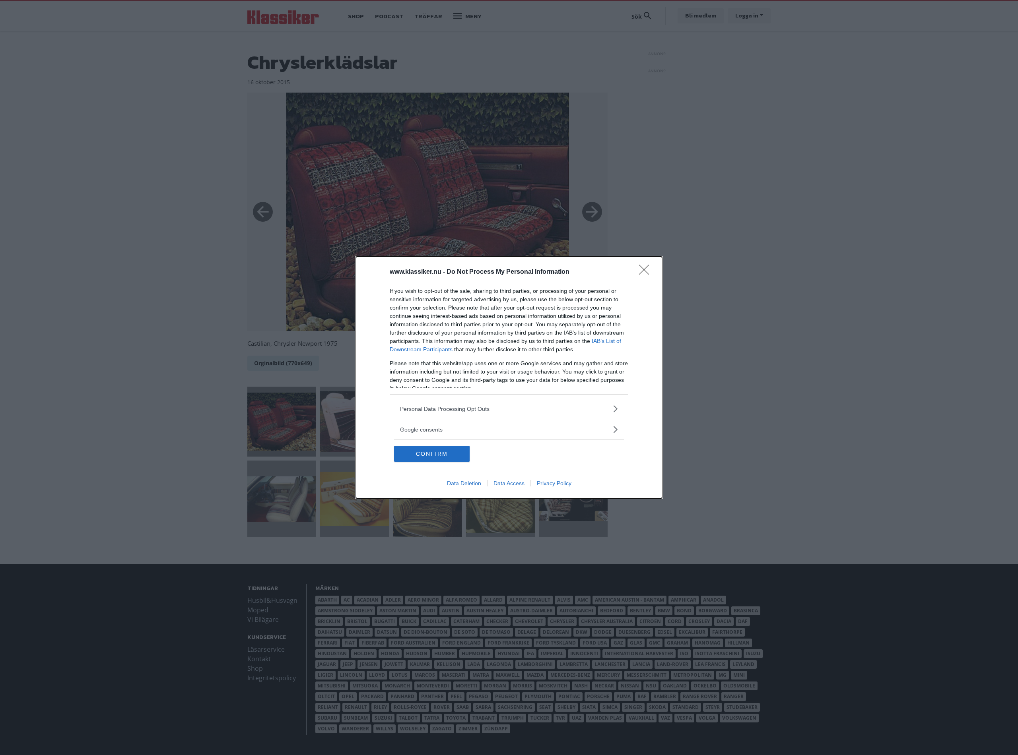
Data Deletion (464, 483)
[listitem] (509, 409)
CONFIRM (432, 454)
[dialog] (509, 377)
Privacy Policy (554, 483)
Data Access (509, 483)
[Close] (646, 272)
